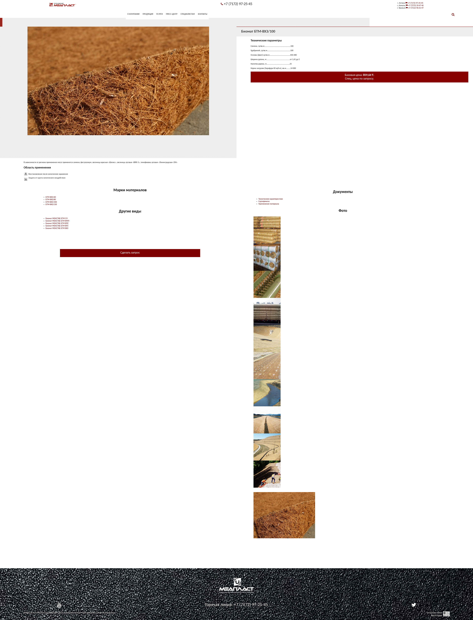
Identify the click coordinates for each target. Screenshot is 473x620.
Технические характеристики (270, 199)
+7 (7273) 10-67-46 (415, 6)
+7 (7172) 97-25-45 (237, 4)
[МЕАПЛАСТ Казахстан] (62, 6)
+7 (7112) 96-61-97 (415, 8)
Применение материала (268, 204)
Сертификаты (264, 201)
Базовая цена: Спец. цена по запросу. (359, 77)
